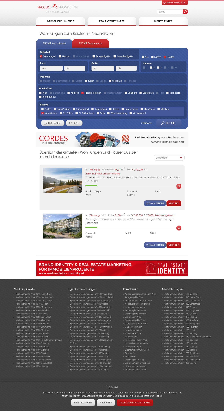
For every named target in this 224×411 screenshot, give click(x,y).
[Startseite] (57, 8)
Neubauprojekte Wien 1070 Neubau (32, 313)
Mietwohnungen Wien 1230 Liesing (180, 363)
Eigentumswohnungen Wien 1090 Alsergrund (90, 320)
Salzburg (132, 92)
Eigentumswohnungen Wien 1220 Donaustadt (91, 366)
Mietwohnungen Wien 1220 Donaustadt (182, 359)
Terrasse (131, 81)
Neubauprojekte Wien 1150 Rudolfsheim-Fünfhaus (39, 340)
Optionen (45, 76)
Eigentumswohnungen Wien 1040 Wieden (89, 304)
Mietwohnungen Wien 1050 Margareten (182, 310)
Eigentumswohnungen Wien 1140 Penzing (89, 336)
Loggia (103, 81)
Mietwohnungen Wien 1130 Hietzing (180, 330)
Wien (44, 92)
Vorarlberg (175, 92)
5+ (175, 67)
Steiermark (148, 92)
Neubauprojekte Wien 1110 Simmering (33, 327)
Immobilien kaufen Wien (136, 340)
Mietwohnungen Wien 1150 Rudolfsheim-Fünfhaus (187, 336)
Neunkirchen (51, 113)
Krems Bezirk (131, 109)
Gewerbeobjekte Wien (135, 320)
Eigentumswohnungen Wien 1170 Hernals (89, 350)
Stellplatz (117, 81)
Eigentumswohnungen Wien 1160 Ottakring (90, 346)
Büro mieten (130, 356)
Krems (115, 109)
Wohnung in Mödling (134, 359)
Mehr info (173, 203)
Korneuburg (101, 109)
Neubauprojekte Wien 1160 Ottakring (32, 343)
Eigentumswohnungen (82, 289)
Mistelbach (149, 109)
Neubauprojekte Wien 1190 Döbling (32, 353)
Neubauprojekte (24, 289)
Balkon (46, 81)
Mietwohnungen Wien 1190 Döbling (180, 350)
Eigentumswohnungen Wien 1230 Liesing (89, 369)
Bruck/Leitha (63, 109)
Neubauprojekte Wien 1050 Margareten (34, 307)
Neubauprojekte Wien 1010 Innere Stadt (34, 294)
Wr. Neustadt (139, 113)
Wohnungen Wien (133, 317)
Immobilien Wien (133, 346)
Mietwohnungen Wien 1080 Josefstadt (182, 320)
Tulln (102, 113)
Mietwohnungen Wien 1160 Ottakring (181, 340)
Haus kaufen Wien (133, 330)
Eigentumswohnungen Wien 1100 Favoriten (90, 323)
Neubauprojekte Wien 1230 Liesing (32, 366)
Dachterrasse (63, 81)
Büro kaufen (130, 353)
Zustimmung (91, 396)
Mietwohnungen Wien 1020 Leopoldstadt (183, 300)
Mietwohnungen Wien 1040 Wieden (180, 307)
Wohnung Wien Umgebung (137, 363)
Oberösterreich (114, 93)
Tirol (161, 93)
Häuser (66, 56)
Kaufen (170, 57)
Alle (147, 57)
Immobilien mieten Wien (136, 343)
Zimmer (147, 63)
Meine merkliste (176, 2)
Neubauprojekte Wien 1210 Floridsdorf (33, 359)
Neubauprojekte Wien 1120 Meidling (32, 330)
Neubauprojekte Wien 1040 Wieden (32, 304)
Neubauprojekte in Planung (137, 304)
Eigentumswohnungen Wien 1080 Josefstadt (90, 317)
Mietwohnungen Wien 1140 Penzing (180, 333)
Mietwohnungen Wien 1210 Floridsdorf (181, 356)
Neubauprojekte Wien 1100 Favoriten (33, 323)
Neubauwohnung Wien (135, 366)
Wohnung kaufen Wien (135, 310)
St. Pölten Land (86, 113)
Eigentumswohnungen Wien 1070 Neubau (89, 313)
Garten (78, 81)
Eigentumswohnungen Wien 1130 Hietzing (89, 333)
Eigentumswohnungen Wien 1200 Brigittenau (90, 359)
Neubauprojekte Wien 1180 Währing (32, 350)
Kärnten (75, 92)
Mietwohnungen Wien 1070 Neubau (180, 317)
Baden (48, 109)
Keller (91, 81)
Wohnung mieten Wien (135, 313)
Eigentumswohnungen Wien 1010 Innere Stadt (91, 294)
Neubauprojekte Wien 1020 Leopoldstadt (34, 297)
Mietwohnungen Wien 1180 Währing (180, 346)
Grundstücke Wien (133, 327)
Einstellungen (83, 402)
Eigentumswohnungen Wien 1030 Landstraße (91, 300)
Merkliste (178, 186)
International (49, 96)
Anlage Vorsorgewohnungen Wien (140, 294)
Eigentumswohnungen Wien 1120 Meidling (89, 330)
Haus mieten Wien (133, 333)
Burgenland (59, 93)
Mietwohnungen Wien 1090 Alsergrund (182, 323)
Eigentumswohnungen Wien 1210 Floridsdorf (90, 363)
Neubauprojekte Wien (135, 307)
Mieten (157, 57)
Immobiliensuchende (60, 21)
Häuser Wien (131, 336)
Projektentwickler (111, 21)
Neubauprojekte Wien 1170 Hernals (32, 346)
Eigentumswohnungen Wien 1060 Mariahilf (89, 310)
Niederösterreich (93, 92)
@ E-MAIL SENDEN (155, 203)
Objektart (45, 52)
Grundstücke (82, 56)
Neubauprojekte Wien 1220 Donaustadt (34, 363)
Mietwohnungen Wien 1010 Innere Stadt (182, 297)
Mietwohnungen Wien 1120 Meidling (180, 294)
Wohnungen (49, 56)
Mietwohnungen (172, 289)
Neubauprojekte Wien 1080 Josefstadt (33, 317)
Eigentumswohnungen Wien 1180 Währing (89, 353)
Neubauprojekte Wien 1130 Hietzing (32, 333)
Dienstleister (163, 21)
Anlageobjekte (103, 56)
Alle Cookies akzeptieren (135, 402)
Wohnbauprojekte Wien (135, 369)
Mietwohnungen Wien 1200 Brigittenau (182, 353)
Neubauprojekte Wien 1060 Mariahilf (32, 310)
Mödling (165, 109)
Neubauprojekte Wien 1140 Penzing (32, 336)
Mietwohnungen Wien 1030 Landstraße (182, 304)
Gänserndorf (82, 109)
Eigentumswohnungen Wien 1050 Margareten (91, 307)
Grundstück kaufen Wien (136, 323)
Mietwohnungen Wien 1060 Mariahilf (181, 313)
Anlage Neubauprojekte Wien (138, 300)
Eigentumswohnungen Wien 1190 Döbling (89, 356)
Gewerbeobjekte (125, 56)
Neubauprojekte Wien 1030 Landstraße (34, 300)
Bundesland (45, 88)
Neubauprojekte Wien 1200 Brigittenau (33, 356)
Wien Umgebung (119, 113)
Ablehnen (106, 402)
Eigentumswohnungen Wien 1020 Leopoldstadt (91, 297)
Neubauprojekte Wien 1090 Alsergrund (33, 320)
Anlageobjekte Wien (134, 297)
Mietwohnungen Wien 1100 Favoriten (181, 327)
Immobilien (130, 289)
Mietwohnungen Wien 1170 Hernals (180, 343)
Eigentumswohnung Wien (137, 350)
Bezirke (44, 104)
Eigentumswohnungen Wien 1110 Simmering (91, 327)
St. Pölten (68, 113)
